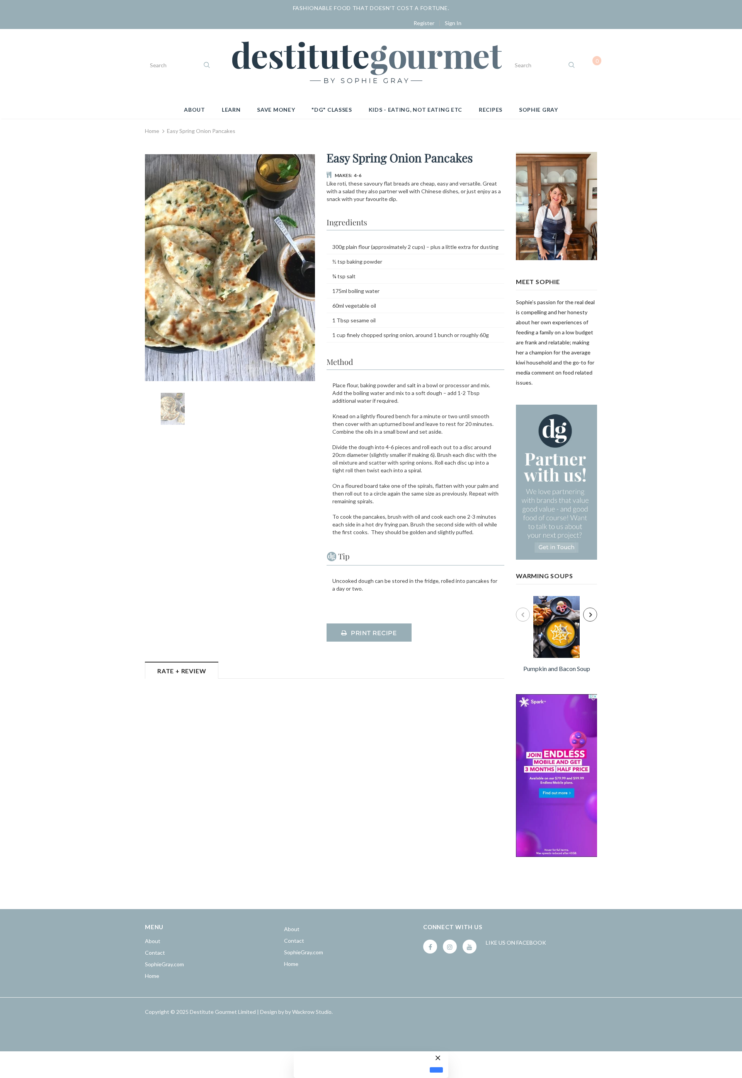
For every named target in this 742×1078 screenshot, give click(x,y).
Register (424, 23)
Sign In (453, 23)
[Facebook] (430, 947)
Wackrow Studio (312, 1011)
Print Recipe (374, 633)
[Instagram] (450, 947)
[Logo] (366, 65)
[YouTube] (470, 947)
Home (152, 131)
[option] (556, 635)
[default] (436, 1070)
